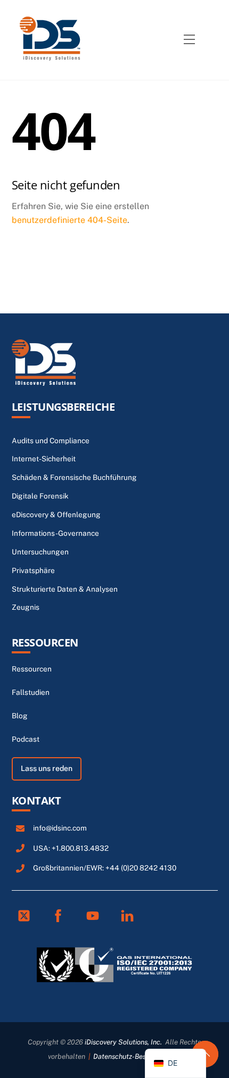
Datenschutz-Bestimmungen (137, 1056)
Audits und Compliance (50, 440)
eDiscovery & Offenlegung (56, 514)
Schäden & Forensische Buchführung (74, 477)
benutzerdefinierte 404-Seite (69, 220)
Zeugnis (25, 607)
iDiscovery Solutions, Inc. (123, 1042)
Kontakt (36, 800)
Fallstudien (31, 692)
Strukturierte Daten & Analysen (65, 589)
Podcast (25, 739)
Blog (20, 715)
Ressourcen (45, 642)
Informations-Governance (55, 533)
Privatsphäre (33, 570)
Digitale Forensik (40, 496)
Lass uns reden (46, 768)
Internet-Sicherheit (44, 458)
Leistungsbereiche (63, 406)
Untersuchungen (40, 552)
